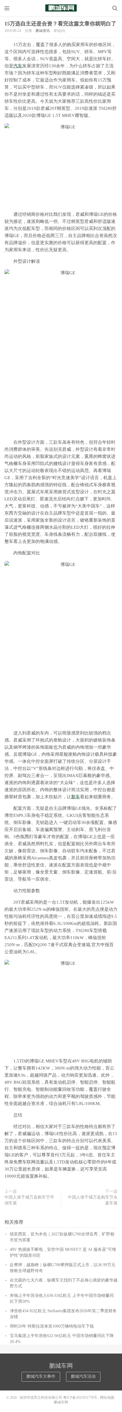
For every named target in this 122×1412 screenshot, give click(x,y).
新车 (75, 796)
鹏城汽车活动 (83, 1376)
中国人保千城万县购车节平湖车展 (29, 1200)
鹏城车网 (61, 8)
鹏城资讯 (43, 31)
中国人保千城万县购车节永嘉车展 (93, 1200)
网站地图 (107, 1397)
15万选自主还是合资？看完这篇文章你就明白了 (60, 24)
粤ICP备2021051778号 (80, 1397)
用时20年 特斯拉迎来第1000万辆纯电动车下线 (52, 1326)
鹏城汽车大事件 (40, 1376)
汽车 (17, 65)
